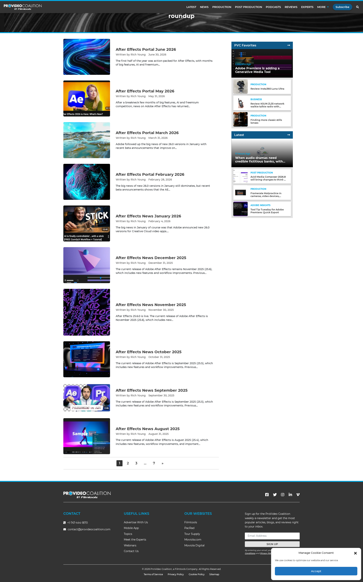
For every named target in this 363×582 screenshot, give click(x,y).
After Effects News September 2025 (152, 390)
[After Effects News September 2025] (86, 397)
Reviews (291, 7)
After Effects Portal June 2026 (146, 49)
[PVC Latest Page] (288, 135)
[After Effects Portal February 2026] (86, 181)
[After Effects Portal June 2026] (86, 56)
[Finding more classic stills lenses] (240, 119)
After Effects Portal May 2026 (145, 91)
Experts (307, 7)
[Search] (357, 7)
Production (221, 7)
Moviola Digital (194, 545)
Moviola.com (192, 539)
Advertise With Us (136, 522)
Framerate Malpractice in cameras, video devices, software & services (266, 196)
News (204, 7)
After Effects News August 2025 (148, 429)
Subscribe (342, 7)
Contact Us (131, 551)
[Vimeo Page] (298, 494)
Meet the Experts (135, 539)
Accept (316, 571)
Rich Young (138, 54)
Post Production (248, 7)
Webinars (130, 545)
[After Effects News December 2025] (86, 265)
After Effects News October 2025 (149, 352)
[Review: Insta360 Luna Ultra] (240, 86)
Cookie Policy (197, 574)
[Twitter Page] (275, 494)
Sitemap (214, 574)
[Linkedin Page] (290, 494)
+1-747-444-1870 (77, 522)
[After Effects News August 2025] (86, 436)
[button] (355, 553)
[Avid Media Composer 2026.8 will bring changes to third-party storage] (240, 176)
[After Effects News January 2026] (86, 223)
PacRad (189, 528)
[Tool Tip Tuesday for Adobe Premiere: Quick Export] (240, 208)
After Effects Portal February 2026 (150, 174)
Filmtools (190, 522)
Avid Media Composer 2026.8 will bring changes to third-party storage (268, 179)
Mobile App (131, 528)
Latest (191, 7)
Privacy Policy (267, 553)
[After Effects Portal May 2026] (86, 98)
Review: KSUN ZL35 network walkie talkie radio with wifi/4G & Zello (267, 106)
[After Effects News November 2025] (86, 312)
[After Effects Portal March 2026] (86, 140)
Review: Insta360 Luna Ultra (267, 88)
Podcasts (273, 7)
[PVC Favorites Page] (288, 45)
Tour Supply (192, 534)
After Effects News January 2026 (148, 216)
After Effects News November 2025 (151, 304)
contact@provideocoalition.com (89, 529)
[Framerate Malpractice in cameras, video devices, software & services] (240, 192)
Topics (128, 534)
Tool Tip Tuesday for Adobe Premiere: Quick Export (267, 211)
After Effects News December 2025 (151, 257)
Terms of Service (153, 574)
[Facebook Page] (267, 494)
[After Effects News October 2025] (86, 359)
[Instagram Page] (282, 494)
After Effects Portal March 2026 (147, 132)
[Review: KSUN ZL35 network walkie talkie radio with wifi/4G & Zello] (240, 103)
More (321, 7)
